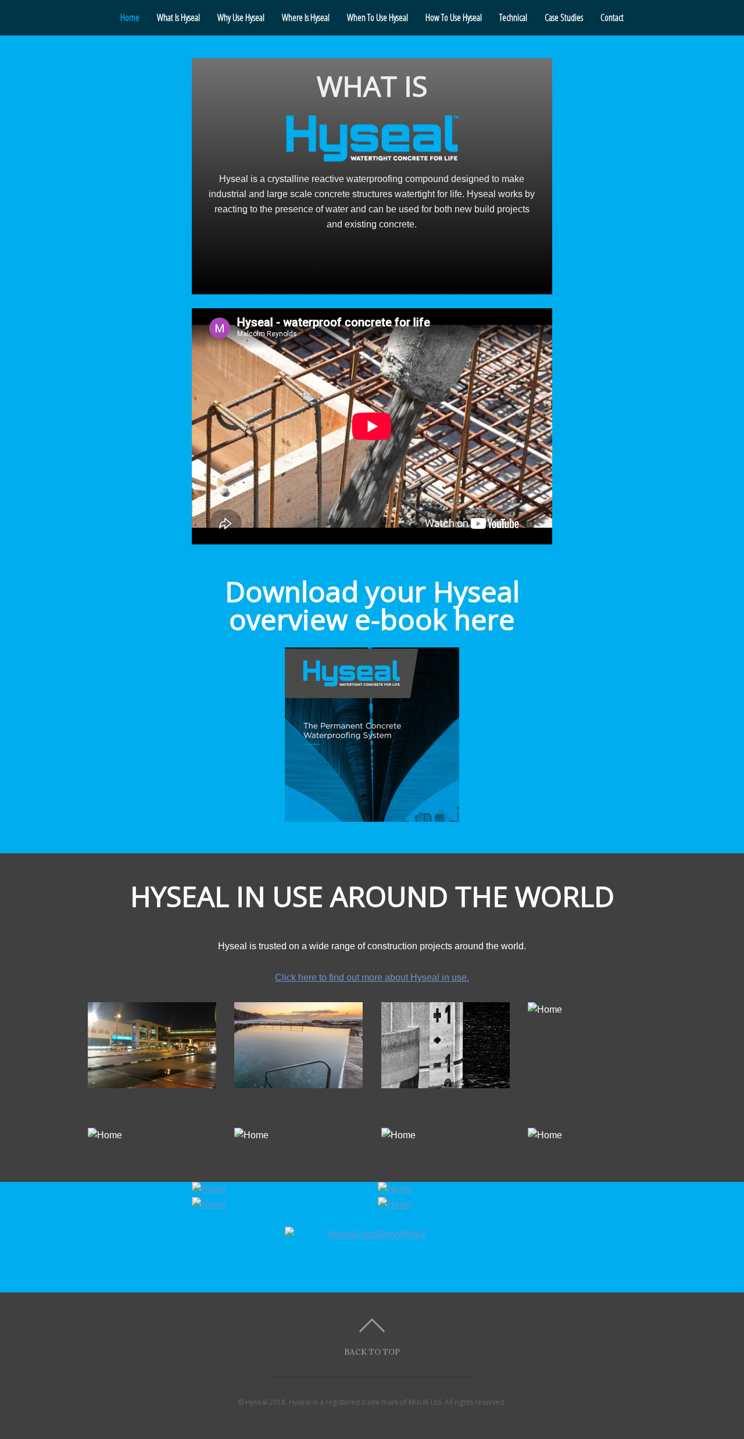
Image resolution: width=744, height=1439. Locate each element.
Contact (612, 17)
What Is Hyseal (178, 17)
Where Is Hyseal (306, 17)
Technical (513, 17)
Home (130, 17)
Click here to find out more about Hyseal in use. (372, 977)
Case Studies (564, 17)
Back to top (372, 1351)
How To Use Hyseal (453, 17)
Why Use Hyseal (240, 17)
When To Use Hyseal (377, 17)
